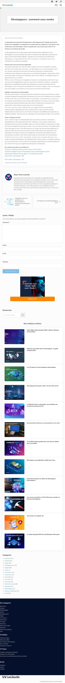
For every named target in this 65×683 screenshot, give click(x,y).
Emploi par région (4, 642)
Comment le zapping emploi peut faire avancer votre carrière (23, 156)
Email (4, 260)
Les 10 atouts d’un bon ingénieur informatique (40, 373)
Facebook (2, 669)
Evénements (8, 579)
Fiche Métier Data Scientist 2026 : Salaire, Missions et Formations (42, 337)
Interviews (7, 586)
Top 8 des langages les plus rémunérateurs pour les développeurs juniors (27, 158)
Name (4, 252)
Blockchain (8, 562)
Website (5, 268)
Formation (7, 583)
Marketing (7, 590)
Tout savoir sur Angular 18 (34, 520)
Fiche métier (8, 581)
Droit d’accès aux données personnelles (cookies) (13, 660)
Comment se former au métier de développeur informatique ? (40, 484)
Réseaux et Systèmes (10, 595)
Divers (6, 574)
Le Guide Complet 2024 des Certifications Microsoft (42, 538)
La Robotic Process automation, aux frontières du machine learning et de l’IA (41, 411)
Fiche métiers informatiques (7, 646)
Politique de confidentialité (7, 658)
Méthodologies (4, 614)
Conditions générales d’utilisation (9, 656)
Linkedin (2, 673)
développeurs (36, 69)
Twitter (2, 671)
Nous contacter (4, 648)
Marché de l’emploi (5, 629)
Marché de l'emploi (10, 588)
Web (6, 597)
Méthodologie (8, 592)
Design (7, 567)
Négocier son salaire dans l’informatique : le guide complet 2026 (42, 356)
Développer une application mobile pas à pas (40, 465)
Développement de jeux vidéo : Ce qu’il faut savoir (42, 392)
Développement (22, 169)
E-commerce (8, 576)
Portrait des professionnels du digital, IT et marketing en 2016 (23, 160)
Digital (6, 572)
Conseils (14, 169)
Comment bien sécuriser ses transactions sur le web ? (42, 429)
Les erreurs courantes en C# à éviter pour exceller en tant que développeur (42, 503)
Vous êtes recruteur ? (6, 650)
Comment (6, 229)
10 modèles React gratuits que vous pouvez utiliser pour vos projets (42, 447)
